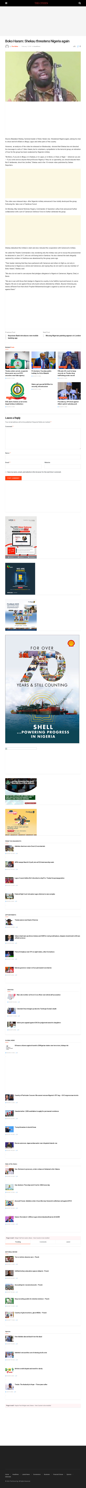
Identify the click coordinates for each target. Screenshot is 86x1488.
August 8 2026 (10, 943)
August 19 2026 (10, 927)
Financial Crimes (58, 1474)
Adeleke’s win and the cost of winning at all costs (31, 1352)
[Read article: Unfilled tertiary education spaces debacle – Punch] (9, 1273)
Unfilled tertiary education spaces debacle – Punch (32, 1271)
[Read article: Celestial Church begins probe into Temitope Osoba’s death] (11, 1011)
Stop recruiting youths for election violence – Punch (32, 1299)
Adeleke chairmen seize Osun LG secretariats (30, 846)
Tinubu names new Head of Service (26, 920)
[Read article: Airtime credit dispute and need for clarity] (9, 1371)
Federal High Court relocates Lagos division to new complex (35, 894)
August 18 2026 (10, 853)
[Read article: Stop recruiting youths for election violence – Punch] (9, 1301)
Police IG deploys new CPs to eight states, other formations (34, 952)
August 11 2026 (10, 1320)
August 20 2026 (12, 1002)
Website (47, 462)
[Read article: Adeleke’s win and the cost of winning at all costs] (9, 1355)
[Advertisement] (43, 21)
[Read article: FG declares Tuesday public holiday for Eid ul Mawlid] (43, 360)
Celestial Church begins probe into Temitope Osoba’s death (36, 1009)
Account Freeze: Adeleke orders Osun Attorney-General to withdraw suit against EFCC (43, 1201)
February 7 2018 (26, 46)
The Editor (15, 46)
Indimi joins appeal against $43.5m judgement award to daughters (39, 1023)
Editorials (8, 1477)
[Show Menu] (6, 3)
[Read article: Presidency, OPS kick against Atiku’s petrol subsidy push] (70, 391)
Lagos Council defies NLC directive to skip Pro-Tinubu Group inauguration (39, 878)
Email (7, 462)
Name (8, 453)
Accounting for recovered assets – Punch (28, 1285)
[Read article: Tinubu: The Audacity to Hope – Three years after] (9, 1387)
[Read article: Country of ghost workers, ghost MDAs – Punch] (9, 1315)
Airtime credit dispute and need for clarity (28, 1368)
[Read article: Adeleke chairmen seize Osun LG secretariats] (9, 848)
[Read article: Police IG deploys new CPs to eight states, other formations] (9, 954)
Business (47, 1474)
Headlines (36, 46)
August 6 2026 (10, 901)
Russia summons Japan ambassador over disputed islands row (36, 1143)
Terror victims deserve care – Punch (27, 1257)
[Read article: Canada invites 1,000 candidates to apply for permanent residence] (9, 1113)
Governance (36, 1474)
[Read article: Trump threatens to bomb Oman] (9, 1129)
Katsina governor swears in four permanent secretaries (33, 968)
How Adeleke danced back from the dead (28, 1337)
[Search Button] (80, 3)
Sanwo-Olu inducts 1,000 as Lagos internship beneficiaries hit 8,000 (37, 1217)
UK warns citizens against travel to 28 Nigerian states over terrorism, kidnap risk (41, 1045)
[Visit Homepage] (43, 3)
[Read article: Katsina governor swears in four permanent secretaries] (9, 970)
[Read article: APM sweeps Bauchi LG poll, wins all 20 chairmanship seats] (9, 864)
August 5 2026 (10, 1375)
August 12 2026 (10, 885)
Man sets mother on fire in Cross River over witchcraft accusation (39, 995)
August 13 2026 (12, 1016)
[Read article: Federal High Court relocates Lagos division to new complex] (9, 896)
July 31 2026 (9, 1391)
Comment (9, 426)
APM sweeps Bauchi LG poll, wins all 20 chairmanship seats (34, 862)
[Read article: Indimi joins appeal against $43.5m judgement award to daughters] (11, 1025)
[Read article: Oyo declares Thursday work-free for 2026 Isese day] (9, 1187)
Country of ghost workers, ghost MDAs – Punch (31, 1313)
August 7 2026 (10, 959)
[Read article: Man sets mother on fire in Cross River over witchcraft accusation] (11, 997)
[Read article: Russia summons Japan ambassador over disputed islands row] (9, 1145)
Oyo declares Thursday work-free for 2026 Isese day (32, 1185)
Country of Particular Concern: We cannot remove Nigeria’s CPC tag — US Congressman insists (46, 1095)
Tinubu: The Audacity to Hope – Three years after (31, 1384)
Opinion (69, 1474)
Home (7, 1474)
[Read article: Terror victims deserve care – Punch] (9, 1259)
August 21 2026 (10, 378)
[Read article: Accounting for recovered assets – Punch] (9, 1287)
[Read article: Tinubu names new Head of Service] (9, 922)
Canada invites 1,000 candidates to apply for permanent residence (37, 1111)
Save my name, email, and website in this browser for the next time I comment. (34, 472)
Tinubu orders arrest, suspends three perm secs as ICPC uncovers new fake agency (16, 373)
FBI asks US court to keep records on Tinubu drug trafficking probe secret (67, 373)
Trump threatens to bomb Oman (25, 1127)
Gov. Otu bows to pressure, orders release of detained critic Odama (37, 1169)
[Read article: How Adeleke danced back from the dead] (9, 1339)
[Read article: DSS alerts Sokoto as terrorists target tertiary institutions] (17, 391)
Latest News (26, 1474)
